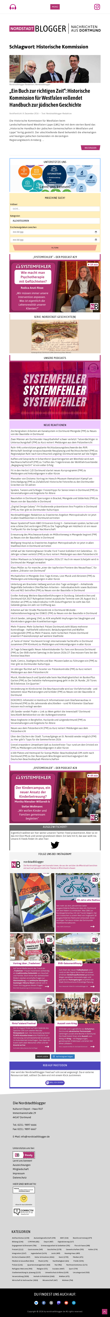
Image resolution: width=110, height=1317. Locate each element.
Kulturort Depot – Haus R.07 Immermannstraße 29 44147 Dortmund (28, 1113)
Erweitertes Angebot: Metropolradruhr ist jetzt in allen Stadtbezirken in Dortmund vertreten (53, 516)
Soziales (58, 1268)
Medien (78, 1257)
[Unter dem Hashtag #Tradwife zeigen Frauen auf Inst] (32, 962)
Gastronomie (35, 1249)
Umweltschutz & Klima (56, 1272)
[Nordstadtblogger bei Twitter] (51, 1302)
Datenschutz (20, 1177)
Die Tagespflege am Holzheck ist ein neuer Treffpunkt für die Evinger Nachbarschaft (54, 528)
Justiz (55, 1253)
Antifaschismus (20, 1238)
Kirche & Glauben (21, 1257)
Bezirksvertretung (82, 1238)
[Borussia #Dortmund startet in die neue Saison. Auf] (78, 962)
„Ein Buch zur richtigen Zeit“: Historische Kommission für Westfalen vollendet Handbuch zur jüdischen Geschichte (49, 98)
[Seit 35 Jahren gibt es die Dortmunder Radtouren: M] (78, 902)
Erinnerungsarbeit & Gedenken (55, 1245)
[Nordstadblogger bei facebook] (44, 1302)
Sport (73, 1268)
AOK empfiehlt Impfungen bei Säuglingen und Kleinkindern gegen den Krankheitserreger (53, 620)
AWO (64, 1238)
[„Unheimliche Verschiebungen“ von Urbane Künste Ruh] (32, 902)
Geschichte (54, 1249)
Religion (42, 1268)
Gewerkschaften (75, 1249)
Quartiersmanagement (38, 1265)
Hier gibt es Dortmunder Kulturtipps (39, 509)
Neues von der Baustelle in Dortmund (31, 501)
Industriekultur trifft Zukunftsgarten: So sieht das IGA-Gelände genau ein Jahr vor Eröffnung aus (51, 603)
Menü (55, 6)
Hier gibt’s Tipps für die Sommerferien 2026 (37, 739)
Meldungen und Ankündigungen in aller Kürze (35, 473)
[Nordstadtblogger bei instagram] (74, 1302)
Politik (79, 1261)
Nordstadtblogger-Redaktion (59, 113)
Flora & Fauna (82, 1245)
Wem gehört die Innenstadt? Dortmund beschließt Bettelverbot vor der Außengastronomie (50, 713)
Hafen (93, 1249)
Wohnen (67, 1280)
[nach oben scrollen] (104, 1311)
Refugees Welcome (22, 1268)
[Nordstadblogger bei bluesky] (36, 1302)
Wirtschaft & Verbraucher (25, 1280)
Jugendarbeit (39, 1253)
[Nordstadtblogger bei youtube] (66, 1302)
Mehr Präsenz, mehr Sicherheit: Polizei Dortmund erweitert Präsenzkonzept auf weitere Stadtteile (49, 634)
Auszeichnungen (21, 1164)
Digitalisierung (66, 1241)
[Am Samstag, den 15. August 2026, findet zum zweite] (32, 1022)
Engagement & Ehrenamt (24, 1245)
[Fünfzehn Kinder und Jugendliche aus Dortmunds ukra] (78, 1022)
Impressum (19, 1173)
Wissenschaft (50, 1280)
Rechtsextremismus (76, 1265)
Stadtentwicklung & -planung (26, 1272)
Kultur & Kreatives (44, 1257)
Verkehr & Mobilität (43, 1276)
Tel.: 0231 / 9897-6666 (24, 1124)
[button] (55, 178)
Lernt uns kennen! (22, 1160)
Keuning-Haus (72, 1253)
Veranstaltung (20, 1276)
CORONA (33, 1241)
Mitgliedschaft (21, 1169)
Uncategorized (81, 1272)
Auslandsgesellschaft (45, 1238)
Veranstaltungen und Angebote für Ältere (33, 493)
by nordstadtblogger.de (55, 1311)
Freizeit (17, 1249)
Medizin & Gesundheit (23, 1261)
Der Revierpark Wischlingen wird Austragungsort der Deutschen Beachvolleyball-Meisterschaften (49, 758)
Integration (19, 1253)
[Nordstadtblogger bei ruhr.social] (59, 1302)
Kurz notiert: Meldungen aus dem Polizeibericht (66, 442)
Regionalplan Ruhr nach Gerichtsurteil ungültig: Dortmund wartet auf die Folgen (54, 453)
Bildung (17, 1241)
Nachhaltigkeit (61, 1261)
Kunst (63, 1257)
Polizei (17, 1265)
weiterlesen (90, 147)
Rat (58, 1265)
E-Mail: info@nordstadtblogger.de (31, 1136)
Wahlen (64, 1276)
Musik (43, 1261)
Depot (48, 1241)
